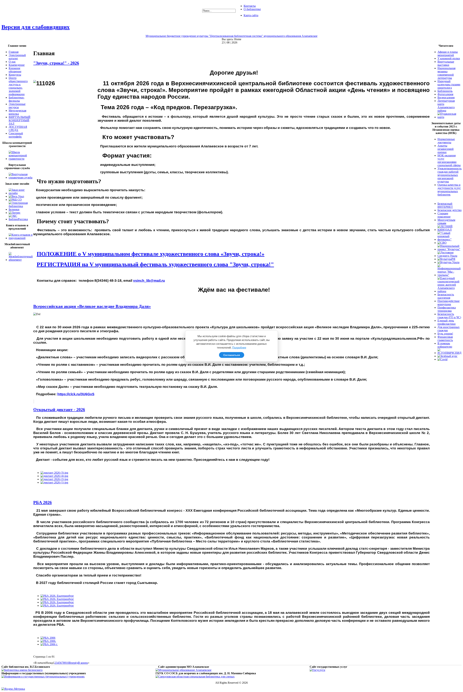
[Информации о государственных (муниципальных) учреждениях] (43, 676)
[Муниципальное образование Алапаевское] (183, 670)
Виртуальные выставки (445, 63)
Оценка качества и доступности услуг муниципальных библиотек (449, 189)
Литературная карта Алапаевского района (446, 105)
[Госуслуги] (317, 670)
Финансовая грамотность (445, 338)
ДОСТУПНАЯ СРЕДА (18, 128)
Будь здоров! (445, 333)
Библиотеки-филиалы (16, 99)
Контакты (250, 5)
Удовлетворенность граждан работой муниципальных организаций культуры (449, 175)
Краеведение (17, 64)
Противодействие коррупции (448, 302)
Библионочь (445, 91)
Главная (13, 51)
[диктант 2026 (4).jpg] (54, 475)
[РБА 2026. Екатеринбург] (57, 595)
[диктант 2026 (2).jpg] (54, 479)
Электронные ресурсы (17, 105)
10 (67, 662)
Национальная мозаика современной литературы (446, 73)
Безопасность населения (445, 296)
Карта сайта (251, 15)
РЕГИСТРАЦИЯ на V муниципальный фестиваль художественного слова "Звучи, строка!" (155, 264)
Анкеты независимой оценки (445, 149)
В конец (83, 662)
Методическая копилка (17, 112)
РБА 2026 (42, 502)
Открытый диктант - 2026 (59, 409)
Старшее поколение (444, 215)
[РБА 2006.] (48, 641)
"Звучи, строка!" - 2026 (56, 63)
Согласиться (231, 355)
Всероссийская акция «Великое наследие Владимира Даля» (92, 306)
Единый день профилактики (446, 322)
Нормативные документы (446, 141)
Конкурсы (15, 74)
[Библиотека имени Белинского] (22, 670)
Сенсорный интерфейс (16, 135)
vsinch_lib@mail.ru (149, 280)
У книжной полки (448, 58)
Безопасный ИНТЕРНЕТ (445, 205)
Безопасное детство (449, 210)
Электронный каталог (17, 57)
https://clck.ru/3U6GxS (75, 394)
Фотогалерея (445, 94)
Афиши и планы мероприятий (447, 53)
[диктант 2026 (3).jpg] (54, 472)
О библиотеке (252, 9)
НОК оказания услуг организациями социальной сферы (449, 160)
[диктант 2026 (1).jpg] (54, 482)
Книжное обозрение (15, 70)
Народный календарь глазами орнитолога (448, 84)
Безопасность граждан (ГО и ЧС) (449, 316)
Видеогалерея (445, 97)
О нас (12, 61)
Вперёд (73, 662)
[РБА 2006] (48, 637)
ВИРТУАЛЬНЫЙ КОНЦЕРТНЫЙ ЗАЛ (19, 120)
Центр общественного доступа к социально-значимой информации (18, 86)
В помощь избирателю (444, 345)
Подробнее (239, 347)
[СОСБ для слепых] (195, 676)
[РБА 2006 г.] (49, 644)
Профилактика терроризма (446, 309)
